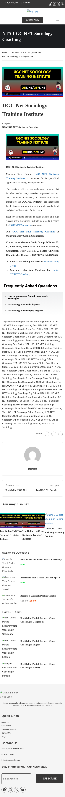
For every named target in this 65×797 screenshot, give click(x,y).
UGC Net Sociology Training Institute (31, 423)
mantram (32, 469)
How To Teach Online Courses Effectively (41, 559)
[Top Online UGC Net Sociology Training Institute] (33, 520)
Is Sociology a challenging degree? (25, 310)
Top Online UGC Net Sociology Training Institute (33, 535)
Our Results (6, 726)
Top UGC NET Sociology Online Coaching (23, 412)
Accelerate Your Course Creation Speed (40, 577)
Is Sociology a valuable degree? (24, 304)
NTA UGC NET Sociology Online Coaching (29, 367)
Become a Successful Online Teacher (38, 596)
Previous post (12, 485)
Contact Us (6, 733)
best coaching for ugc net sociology (25, 321)
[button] (32, 297)
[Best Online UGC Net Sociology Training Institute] (11, 520)
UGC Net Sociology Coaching (28, 416)
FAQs (4, 737)
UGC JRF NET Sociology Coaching (33, 231)
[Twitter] (53, 434)
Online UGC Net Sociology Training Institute (54, 532)
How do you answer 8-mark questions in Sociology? (28, 297)
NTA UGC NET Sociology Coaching (26, 52)
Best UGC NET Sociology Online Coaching (23, 351)
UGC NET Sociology (20, 225)
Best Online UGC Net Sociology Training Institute (11, 535)
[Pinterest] (60, 434)
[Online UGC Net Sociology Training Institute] (55, 519)
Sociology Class (40, 378)
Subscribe (49, 778)
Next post (55, 485)
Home (4, 52)
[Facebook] (47, 434)
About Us (5, 722)
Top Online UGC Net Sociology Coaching (41, 408)
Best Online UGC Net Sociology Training (41, 348)
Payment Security (9, 729)
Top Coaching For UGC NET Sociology (37, 382)
